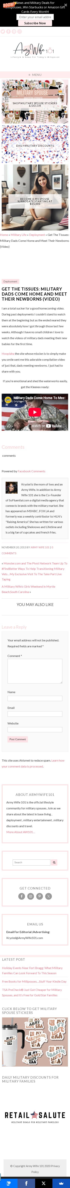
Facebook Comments (31, 471)
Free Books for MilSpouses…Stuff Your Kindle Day (34, 981)
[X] (44, 1183)
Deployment (37, 234)
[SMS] (9, 1183)
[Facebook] (26, 1183)
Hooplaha (8, 353)
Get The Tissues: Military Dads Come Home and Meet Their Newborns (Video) (34, 293)
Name (11, 692)
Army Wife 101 (40, 547)
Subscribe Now (35, 23)
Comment (14, 656)
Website (12, 723)
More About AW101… (20, 832)
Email (11, 707)
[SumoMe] (61, 1183)
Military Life (19, 234)
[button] (35, 13)
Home (4, 234)
